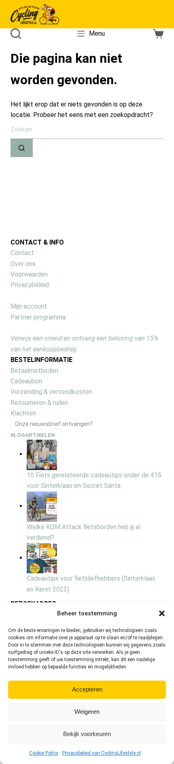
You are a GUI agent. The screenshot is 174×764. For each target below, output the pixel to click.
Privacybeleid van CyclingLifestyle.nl (101, 753)
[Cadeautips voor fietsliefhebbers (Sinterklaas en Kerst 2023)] (42, 558)
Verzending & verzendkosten (51, 392)
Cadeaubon (26, 381)
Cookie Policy (43, 753)
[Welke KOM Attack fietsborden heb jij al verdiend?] (42, 506)
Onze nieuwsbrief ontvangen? (54, 424)
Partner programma (38, 317)
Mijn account (29, 306)
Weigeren (87, 711)
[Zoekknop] (22, 148)
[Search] (16, 33)
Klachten (23, 413)
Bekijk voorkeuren (87, 733)
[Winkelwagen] (158, 33)
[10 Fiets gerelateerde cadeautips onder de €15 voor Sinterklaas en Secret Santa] (42, 454)
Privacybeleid (30, 285)
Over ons (23, 264)
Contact (22, 253)
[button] (162, 613)
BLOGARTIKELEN (33, 435)
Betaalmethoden (34, 371)
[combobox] (87, 130)
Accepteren (87, 689)
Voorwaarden (29, 274)
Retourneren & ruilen (39, 402)
